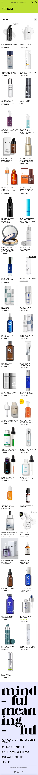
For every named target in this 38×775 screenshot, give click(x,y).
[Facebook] (15, 772)
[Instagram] (18, 772)
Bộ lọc (5, 19)
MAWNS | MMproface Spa (21, 767)
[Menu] (2, 2)
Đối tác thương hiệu (13, 747)
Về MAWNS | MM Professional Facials (18, 741)
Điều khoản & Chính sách (15, 752)
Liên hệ (5, 762)
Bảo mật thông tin (12, 757)
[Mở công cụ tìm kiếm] (32, 2)
